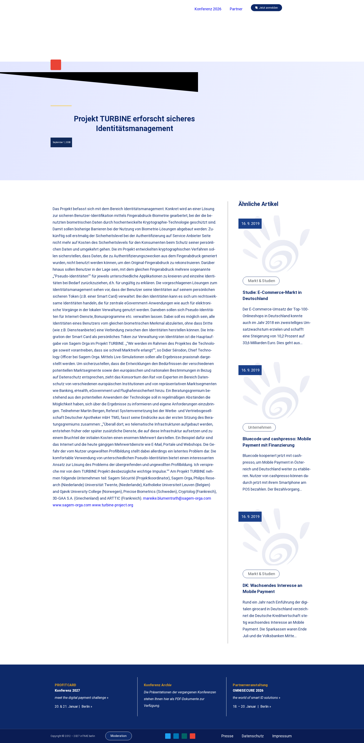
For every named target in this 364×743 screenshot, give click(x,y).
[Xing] (184, 736)
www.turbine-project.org (112, 505)
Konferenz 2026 (208, 9)
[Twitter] (168, 736)
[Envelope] (56, 65)
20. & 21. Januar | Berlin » (73, 707)
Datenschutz (253, 736)
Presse (227, 736)
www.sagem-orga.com (72, 505)
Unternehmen (259, 427)
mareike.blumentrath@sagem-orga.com (177, 498)
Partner (236, 9)
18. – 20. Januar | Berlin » (252, 707)
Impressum (282, 736)
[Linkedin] (176, 736)
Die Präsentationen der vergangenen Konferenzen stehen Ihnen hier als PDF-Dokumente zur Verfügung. (180, 699)
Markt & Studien (261, 281)
